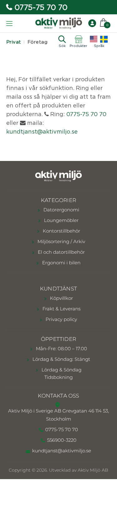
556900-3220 (61, 440)
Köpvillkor (61, 298)
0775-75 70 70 (41, 7)
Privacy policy (60, 319)
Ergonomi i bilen (60, 263)
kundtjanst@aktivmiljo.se (42, 131)
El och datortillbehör (61, 252)
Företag (37, 42)
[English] (93, 39)
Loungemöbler (61, 220)
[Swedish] (104, 39)
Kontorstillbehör (60, 231)
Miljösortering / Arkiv (60, 241)
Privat (13, 42)
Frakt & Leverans (60, 309)
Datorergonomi (60, 210)
